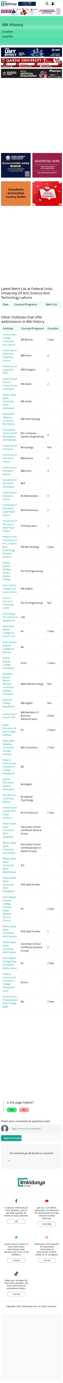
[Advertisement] (31, 113)
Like (16, 1221)
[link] (27, 4)
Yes (12, 1109)
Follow (16, 1260)
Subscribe (46, 1224)
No (24, 1109)
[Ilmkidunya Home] (9, 4)
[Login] (52, 3)
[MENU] (59, 3)
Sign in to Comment (13, 1138)
